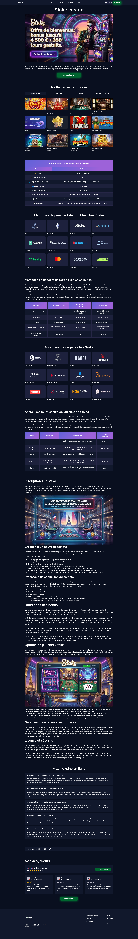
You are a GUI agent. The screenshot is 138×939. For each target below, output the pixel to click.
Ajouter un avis (103, 869)
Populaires (34, 93)
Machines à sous (101, 93)
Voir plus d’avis (69, 898)
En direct (56, 93)
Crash (79, 93)
